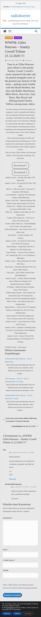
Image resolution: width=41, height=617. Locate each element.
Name (5, 550)
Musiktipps (9, 37)
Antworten (12, 479)
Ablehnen (17, 613)
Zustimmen (7, 613)
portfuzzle (19, 60)
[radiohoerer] (4, 31)
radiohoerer (20, 15)
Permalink (31, 452)
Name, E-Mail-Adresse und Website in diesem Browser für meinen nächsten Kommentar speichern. (20, 586)
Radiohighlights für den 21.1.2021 (24, 426)
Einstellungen (10, 607)
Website (5, 570)
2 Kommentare (28, 60)
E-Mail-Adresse (9, 560)
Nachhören (18, 37)
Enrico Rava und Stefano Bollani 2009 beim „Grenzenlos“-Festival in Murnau (21, 419)
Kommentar (8, 518)
